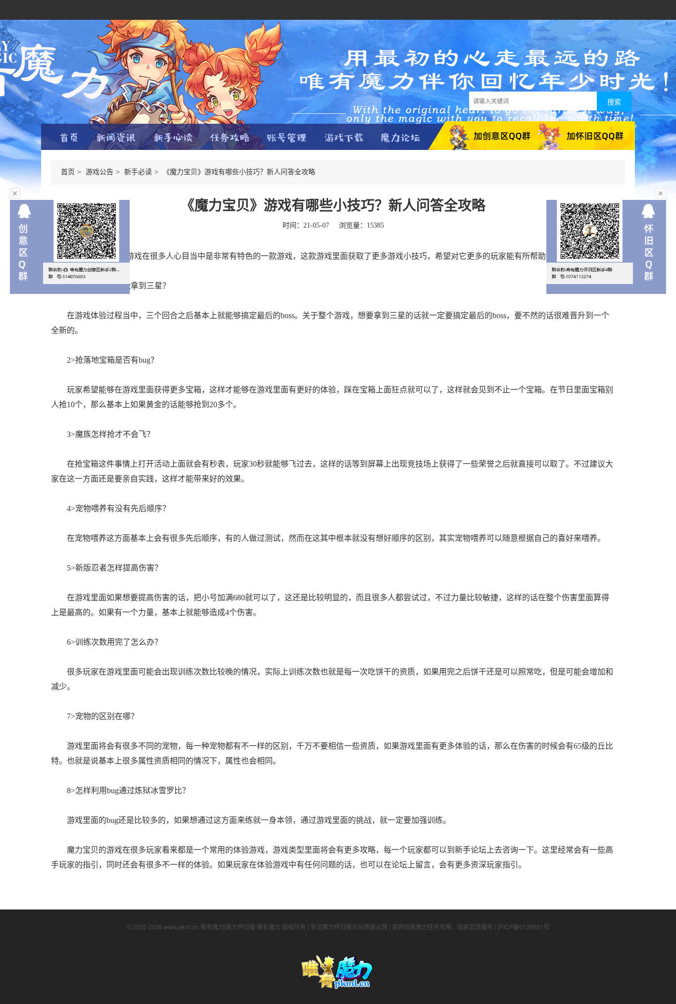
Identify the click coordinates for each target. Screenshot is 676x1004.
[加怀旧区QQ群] (584, 136)
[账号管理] (287, 138)
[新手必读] (173, 138)
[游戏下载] (344, 138)
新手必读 (138, 172)
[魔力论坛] (401, 138)
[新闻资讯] (116, 138)
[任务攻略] (230, 138)
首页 (68, 172)
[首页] (69, 138)
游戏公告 (99, 172)
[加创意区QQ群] (480, 136)
